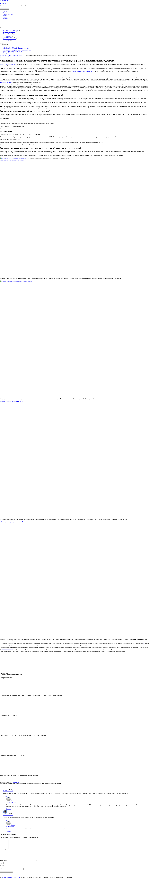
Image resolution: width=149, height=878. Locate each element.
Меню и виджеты (5, 8)
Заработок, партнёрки (9, 32)
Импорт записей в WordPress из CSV (13, 51)
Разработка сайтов (8, 37)
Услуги (5, 15)
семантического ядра (7, 649)
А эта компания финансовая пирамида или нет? (15, 48)
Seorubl (13, 801)
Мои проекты (6, 33)
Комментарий (4, 849)
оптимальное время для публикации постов (82, 71)
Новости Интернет (8, 34)
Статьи (5, 13)
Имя (1, 863)
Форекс (8, 40)
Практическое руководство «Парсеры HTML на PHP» (17, 50)
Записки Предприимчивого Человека (11, 877)
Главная (5, 11)
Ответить (5, 796)
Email (2, 866)
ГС (144, 643)
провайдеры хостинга (5, 82)
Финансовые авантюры (9, 39)
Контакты (5, 18)
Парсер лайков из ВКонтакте (10, 53)
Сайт (1, 868)
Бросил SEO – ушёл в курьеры (11, 47)
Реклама (5, 17)
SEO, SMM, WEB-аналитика (10, 30)
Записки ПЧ (3, 3)
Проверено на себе (8, 14)
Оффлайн (8, 36)
